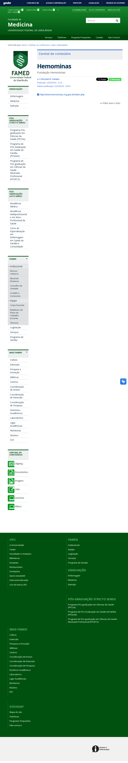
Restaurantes (16, 567)
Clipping (19, 464)
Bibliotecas (15, 558)
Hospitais (14, 562)
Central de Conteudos (39, 45)
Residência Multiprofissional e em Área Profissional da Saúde (18, 217)
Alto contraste (97, 10)
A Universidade (17, 545)
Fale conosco (16, 725)
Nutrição (14, 105)
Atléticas (14, 377)
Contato (99, 37)
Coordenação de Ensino (17, 388)
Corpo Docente (17, 305)
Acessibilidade (79, 10)
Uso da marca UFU (18, 584)
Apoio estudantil (17, 575)
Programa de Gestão (16, 339)
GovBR (6, 2)
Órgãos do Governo (115, 3)
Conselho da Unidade (16, 287)
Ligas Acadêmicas (16, 424)
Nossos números (14, 272)
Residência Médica (15, 205)
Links (53, 45)
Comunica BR (33, 3)
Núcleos (14, 435)
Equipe (13, 300)
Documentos (21, 472)
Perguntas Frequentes (81, 37)
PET (12, 440)
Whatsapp (115, 79)
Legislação (94, 3)
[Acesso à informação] (101, 749)
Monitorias (15, 430)
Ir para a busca (48, 10)
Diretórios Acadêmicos (16, 412)
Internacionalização (19, 580)
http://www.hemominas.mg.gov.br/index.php (62, 94)
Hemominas (62, 45)
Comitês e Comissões (15, 294)
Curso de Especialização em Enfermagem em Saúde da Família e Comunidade (17, 237)
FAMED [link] (12, 259)
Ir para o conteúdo (15, 10)
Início (24, 45)
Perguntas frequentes (20, 721)
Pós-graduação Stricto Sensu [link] (17, 120)
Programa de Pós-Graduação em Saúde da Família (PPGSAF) (18, 149)
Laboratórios (16, 417)
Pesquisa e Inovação (15, 371)
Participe (77, 3)
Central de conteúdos (15, 453)
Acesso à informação (56, 3)
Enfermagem (16, 96)
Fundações (15, 571)
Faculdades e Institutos (20, 553)
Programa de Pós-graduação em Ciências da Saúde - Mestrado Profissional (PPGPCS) (18, 170)
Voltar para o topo (111, 103)
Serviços (48, 37)
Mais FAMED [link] (15, 352)
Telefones (61, 37)
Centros (14, 381)
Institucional (16, 266)
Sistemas (19, 498)
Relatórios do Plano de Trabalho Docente (16, 314)
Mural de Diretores (14, 280)
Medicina (14, 101)
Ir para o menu (32, 10)
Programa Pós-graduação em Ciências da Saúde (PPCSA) (18, 135)
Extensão (15, 364)
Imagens (19, 481)
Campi (12, 549)
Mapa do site (114, 10)
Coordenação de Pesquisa (17, 404)
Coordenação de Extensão (17, 396)
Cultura (13, 359)
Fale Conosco (114, 37)
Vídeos (18, 506)
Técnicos (14, 322)
